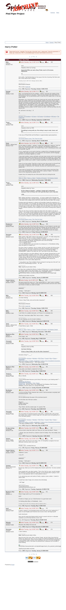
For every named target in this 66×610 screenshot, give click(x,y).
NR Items (53, 116)
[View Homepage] (46, 62)
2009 (23, 120)
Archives (53, 12)
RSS (39, 358)
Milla (7, 62)
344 (23, 447)
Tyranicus (8, 373)
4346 (23, 526)
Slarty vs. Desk (22, 178)
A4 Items (21, 116)
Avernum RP (22, 383)
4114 (23, 293)
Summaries (29, 383)
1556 (23, 387)
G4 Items (34, 116)
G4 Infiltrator (47, 116)
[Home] (27, 7)
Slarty (7, 143)
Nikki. (7, 311)
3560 (23, 180)
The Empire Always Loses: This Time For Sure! (30, 138)
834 (23, 409)
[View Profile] (42, 62)
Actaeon (8, 438)
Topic (42, 358)
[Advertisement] (35, 27)
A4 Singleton (27, 116)
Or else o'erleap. (10, 428)
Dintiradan (8, 234)
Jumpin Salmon (10, 280)
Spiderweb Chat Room (25, 382)
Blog (51, 358)
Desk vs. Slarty (31, 178)
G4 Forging (40, 116)
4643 (23, 232)
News (57, 12)
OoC (34, 383)
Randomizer (9, 224)
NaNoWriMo (22, 359)
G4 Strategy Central (53, 178)
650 (23, 89)
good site (28, 86)
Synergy (8, 91)
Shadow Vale (22, 384)
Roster (38, 383)
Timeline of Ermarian (41, 178)
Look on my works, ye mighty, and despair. (29, 361)
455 (23, 338)
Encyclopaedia (22, 358)
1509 (23, 277)
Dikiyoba (8, 522)
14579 (23, 436)
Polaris (54, 358)
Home (47, 42)
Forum (46, 358)
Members (34, 358)
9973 (23, 140)
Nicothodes (9, 390)
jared (7, 508)
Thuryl (7, 122)
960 (23, 489)
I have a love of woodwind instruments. (50, 361)
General (51, 42)
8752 (23, 364)
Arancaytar (9, 341)
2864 (23, 321)
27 (22, 520)
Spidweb (8, 465)
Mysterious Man (10, 334)
